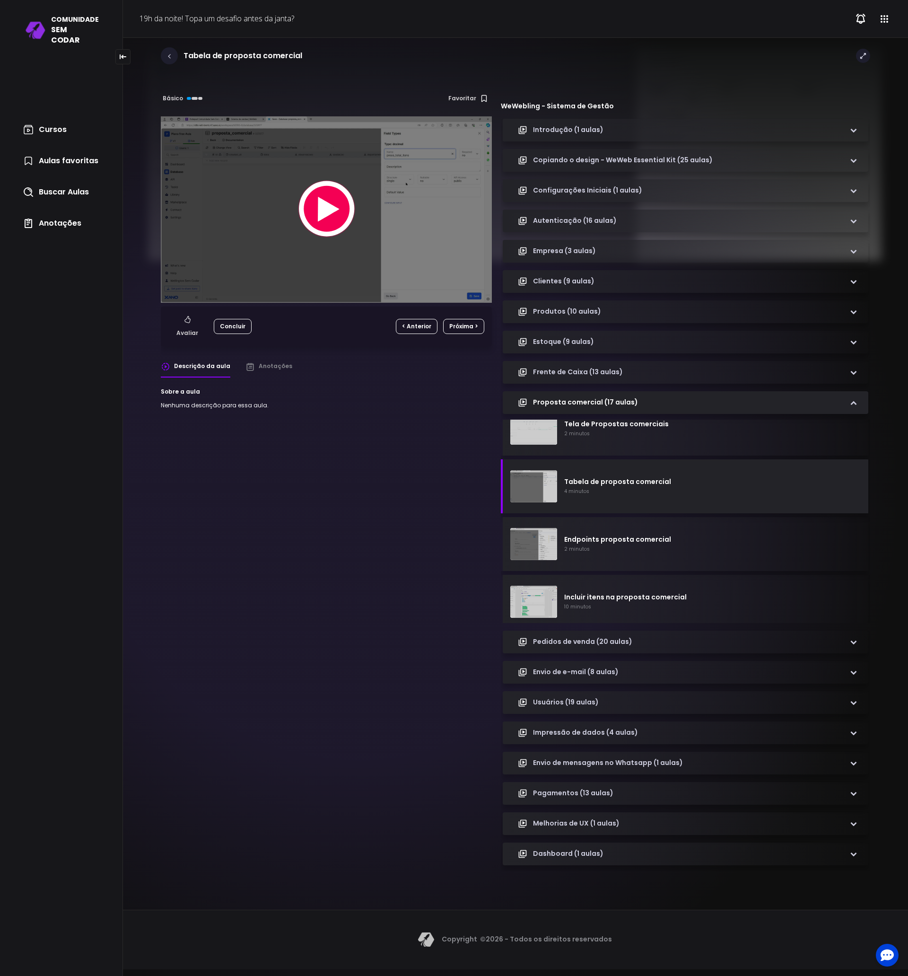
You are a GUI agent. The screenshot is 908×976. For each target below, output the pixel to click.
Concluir (232, 326)
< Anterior (416, 326)
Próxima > (463, 326)
